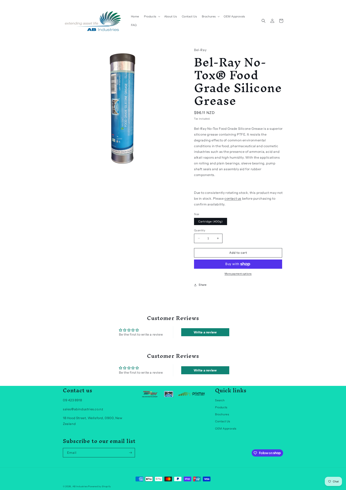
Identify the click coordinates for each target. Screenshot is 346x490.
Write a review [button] (205, 332)
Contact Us (222, 421)
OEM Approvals (225, 428)
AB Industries (80, 486)
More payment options (238, 273)
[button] (152, 16)
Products (221, 407)
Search (220, 400)
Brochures (222, 414)
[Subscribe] (130, 452)
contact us (232, 198)
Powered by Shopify (99, 486)
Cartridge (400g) (210, 221)
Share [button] (203, 285)
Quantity (199, 230)
